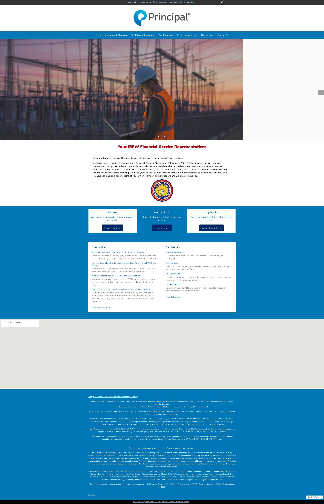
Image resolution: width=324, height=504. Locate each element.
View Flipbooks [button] (210, 228)
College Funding (173, 273)
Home (98, 35)
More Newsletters (101, 307)
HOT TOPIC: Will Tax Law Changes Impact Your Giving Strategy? (121, 289)
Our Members (166, 35)
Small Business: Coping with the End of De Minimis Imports (118, 252)
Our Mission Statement (143, 35)
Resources (206, 35)
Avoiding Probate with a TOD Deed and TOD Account (116, 275)
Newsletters (99, 247)
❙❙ (164, 136)
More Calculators (174, 297)
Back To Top (313, 497)
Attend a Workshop (187, 35)
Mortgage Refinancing (175, 252)
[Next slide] (321, 92)
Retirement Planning (116, 35)
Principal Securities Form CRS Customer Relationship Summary (113, 397)
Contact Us (223, 35)
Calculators (173, 247)
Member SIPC (166, 474)
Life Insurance (172, 263)
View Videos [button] (111, 228)
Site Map (91, 495)
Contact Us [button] (161, 228)
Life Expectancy (173, 284)
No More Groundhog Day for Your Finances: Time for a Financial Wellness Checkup (124, 264)
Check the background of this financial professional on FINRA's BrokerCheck (161, 2)
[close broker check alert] (222, 2)
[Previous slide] (3, 92)
